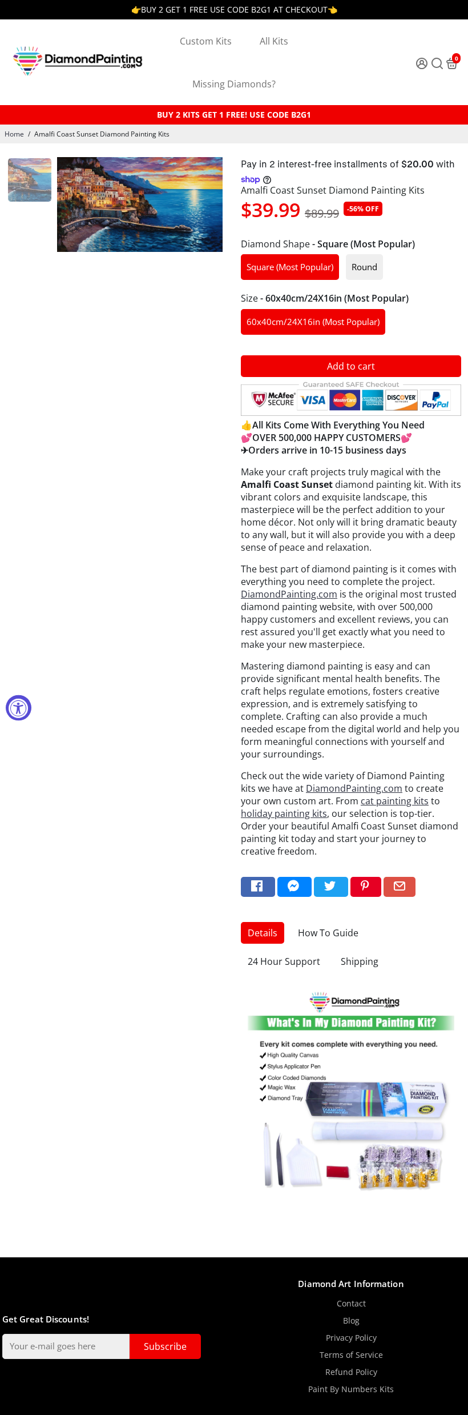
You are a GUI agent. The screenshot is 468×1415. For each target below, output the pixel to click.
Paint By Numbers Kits (351, 1389)
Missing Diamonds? (234, 84)
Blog (351, 1321)
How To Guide (328, 933)
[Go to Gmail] (399, 887)
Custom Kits (206, 41)
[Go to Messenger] (294, 887)
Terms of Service (351, 1355)
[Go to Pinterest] (365, 887)
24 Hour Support (284, 961)
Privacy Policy (351, 1338)
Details (262, 933)
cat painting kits (395, 801)
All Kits (274, 41)
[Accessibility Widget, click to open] (18, 707)
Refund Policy (351, 1372)
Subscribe (165, 1346)
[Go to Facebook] (258, 887)
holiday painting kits (284, 813)
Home (14, 134)
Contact (351, 1303)
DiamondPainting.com (289, 594)
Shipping (359, 961)
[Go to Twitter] (331, 887)
